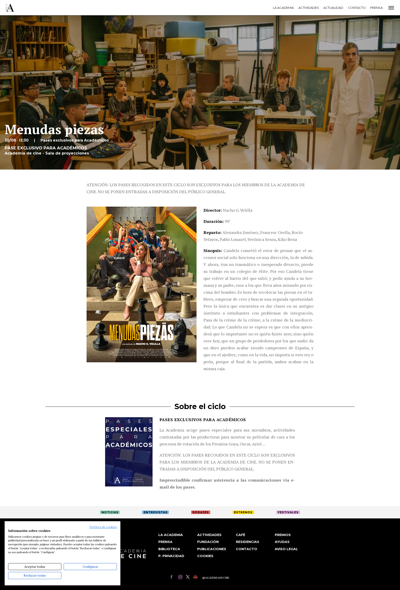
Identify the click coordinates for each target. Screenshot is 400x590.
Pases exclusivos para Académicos (202, 419)
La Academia (283, 7)
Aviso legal (286, 549)
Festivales (288, 512)
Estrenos (243, 512)
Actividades (308, 7)
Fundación (208, 542)
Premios (283, 535)
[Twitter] (188, 577)
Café (240, 535)
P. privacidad (171, 556)
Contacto (357, 7)
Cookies (205, 556)
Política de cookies (103, 527)
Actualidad (333, 7)
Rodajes (201, 512)
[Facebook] (173, 577)
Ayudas (282, 542)
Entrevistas (155, 512)
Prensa (376, 7)
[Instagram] (181, 577)
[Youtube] (196, 577)
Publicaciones (211, 549)
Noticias (110, 512)
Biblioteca (169, 549)
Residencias (247, 542)
